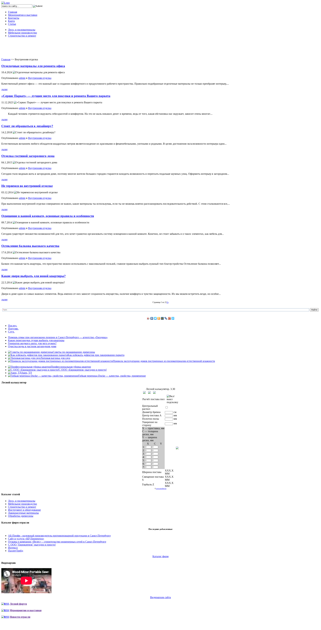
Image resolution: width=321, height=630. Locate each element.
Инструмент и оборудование (24, 509)
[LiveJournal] (166, 318)
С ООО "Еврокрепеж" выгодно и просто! (32, 544)
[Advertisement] (160, 47)
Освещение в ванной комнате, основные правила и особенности (47, 216)
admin (22, 78)
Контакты (13, 18)
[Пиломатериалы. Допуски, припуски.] (149, 392)
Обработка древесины (20, 515)
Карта (11, 21)
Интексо (13, 547)
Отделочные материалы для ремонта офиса (33, 66)
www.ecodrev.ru (161, 488)
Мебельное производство (22, 32)
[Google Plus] (169, 318)
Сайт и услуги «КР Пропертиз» (26, 538)
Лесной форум (18, 603)
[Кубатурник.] (144, 392)
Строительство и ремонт (22, 35)
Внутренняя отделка (39, 78)
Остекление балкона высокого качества (30, 246)
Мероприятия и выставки (22, 15)
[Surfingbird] (173, 318)
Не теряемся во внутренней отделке (27, 186)
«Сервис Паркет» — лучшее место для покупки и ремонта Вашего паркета (55, 96)
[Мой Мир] (162, 318)
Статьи (12, 24)
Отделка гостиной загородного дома (28, 156)
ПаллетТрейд (15, 550)
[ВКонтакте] (152, 318)
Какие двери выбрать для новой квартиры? (33, 276)
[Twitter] (155, 318)
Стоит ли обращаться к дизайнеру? (27, 126)
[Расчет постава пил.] (154, 392)
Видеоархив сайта (160, 597)
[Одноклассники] (159, 318)
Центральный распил (150, 407)
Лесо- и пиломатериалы (21, 29)
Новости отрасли (20, 616)
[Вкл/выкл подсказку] (172, 399)
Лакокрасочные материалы (23, 512)
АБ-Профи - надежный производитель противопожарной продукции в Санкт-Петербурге (59, 535)
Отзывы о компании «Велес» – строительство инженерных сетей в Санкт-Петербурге (57, 541)
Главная (12, 12)
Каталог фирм (160, 556)
